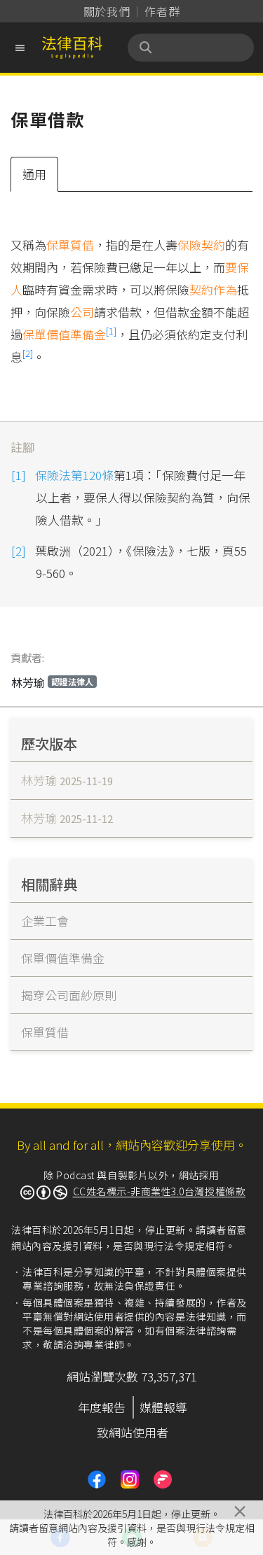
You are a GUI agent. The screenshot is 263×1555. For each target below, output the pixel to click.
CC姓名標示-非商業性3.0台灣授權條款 (159, 1191)
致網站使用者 (132, 1432)
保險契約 (201, 244)
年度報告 (102, 1407)
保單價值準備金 (64, 334)
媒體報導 (163, 1407)
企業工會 (45, 920)
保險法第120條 (74, 475)
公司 (82, 312)
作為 (225, 289)
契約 (201, 289)
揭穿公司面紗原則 (68, 995)
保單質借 (70, 244)
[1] (111, 330)
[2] (27, 353)
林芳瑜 (52, 682)
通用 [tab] (34, 174)
